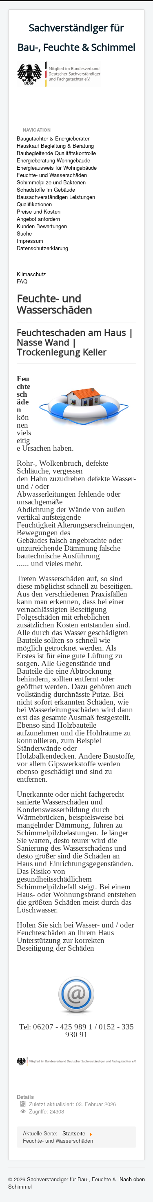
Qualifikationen (34, 204)
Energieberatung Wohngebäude (53, 160)
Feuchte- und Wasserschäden (52, 175)
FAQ (22, 281)
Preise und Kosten (38, 211)
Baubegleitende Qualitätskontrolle (56, 153)
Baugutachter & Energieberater (53, 138)
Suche (24, 233)
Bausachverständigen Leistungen (56, 197)
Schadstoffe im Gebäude (46, 189)
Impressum (30, 240)
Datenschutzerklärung (42, 248)
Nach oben (132, 1179)
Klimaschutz (31, 274)
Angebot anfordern (38, 219)
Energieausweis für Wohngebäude (57, 167)
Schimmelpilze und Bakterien (51, 182)
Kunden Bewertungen (42, 226)
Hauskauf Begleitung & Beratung (55, 145)
